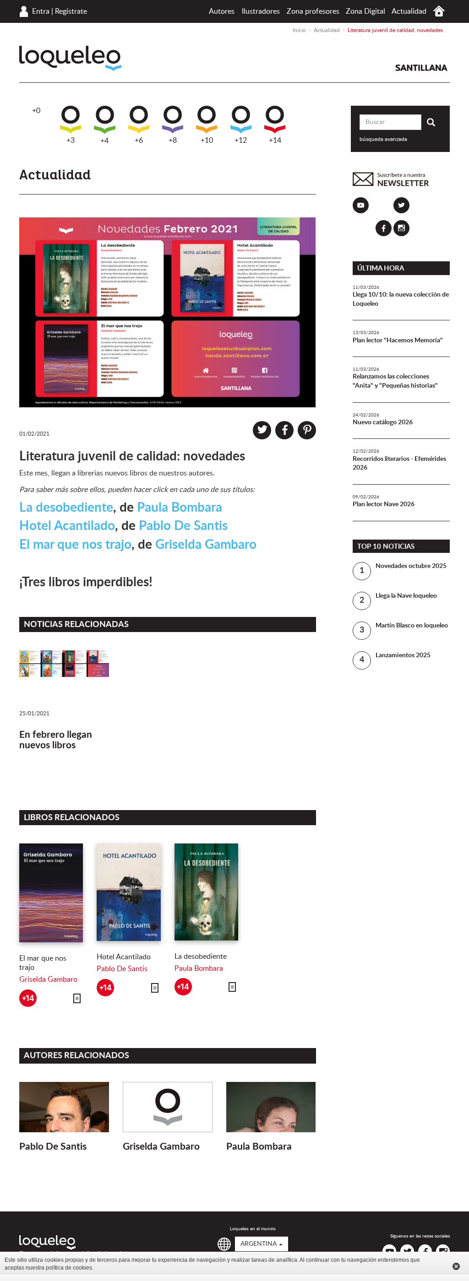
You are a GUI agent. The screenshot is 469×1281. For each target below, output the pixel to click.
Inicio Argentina (439, 11)
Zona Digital (365, 11)
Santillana (421, 68)
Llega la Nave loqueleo (406, 596)
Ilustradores (261, 11)
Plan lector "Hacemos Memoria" (398, 340)
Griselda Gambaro (205, 544)
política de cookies (69, 1268)
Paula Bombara (179, 507)
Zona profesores (313, 11)
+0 (36, 110)
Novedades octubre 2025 (411, 566)
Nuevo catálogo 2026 (383, 422)
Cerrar (456, 1266)
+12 (240, 140)
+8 (173, 140)
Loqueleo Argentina (70, 58)
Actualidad (409, 11)
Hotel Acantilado (67, 525)
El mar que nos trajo (75, 544)
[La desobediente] (206, 891)
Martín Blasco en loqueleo (412, 625)
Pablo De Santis (183, 525)
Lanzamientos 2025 (403, 655)
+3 (70, 140)
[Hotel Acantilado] (128, 892)
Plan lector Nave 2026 (383, 504)
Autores (221, 11)
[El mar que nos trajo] (51, 892)
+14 (275, 140)
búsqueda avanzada (383, 139)
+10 (207, 140)
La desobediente (66, 507)
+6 (139, 140)
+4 (104, 141)
